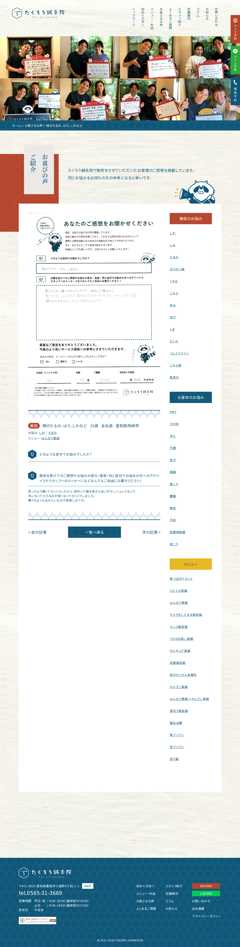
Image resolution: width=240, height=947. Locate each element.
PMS (173, 412)
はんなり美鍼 (50, 438)
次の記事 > (151, 532)
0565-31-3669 (44, 892)
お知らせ (207, 14)
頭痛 (173, 472)
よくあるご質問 (170, 19)
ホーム (16, 125)
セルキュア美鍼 (180, 650)
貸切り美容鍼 (179, 711)
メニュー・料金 (152, 19)
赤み (173, 305)
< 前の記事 (37, 532)
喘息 (173, 508)
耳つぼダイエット (181, 578)
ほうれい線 (177, 269)
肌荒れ (174, 377)
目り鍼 (174, 759)
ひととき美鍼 (178, 590)
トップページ (133, 17)
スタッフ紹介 (179, 17)
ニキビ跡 (176, 365)
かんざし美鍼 (179, 686)
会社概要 (198, 908)
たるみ (52, 432)
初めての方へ (143, 17)
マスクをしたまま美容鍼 (186, 614)
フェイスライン (179, 353)
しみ (173, 245)
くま (172, 329)
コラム (198, 12)
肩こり (174, 484)
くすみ (174, 281)
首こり (174, 544)
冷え (173, 436)
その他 (174, 424)
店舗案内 (189, 14)
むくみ (174, 341)
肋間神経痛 (177, 532)
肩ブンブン (177, 735)
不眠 (173, 448)
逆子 (173, 460)
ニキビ (174, 293)
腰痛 (173, 496)
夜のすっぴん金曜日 (183, 674)
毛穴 (173, 317)
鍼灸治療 (176, 723)
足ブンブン (177, 747)
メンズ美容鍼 (179, 626)
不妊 (173, 520)
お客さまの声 (161, 17)
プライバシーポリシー (206, 916)
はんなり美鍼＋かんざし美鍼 (189, 698)
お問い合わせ (216, 17)
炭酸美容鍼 (177, 662)
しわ (42, 432)
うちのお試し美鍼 (181, 638)
